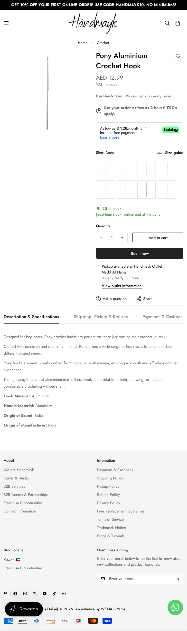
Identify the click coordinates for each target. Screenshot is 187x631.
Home (82, 42)
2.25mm (126, 169)
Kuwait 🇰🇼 (12, 560)
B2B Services (14, 486)
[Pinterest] (6, 594)
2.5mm (146, 169)
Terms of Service (110, 519)
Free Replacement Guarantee (120, 511)
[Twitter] (35, 594)
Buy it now (140, 253)
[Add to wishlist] (177, 56)
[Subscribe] (178, 578)
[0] (177, 23)
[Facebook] (15, 594)
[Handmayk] (93, 23)
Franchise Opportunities (23, 503)
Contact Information (20, 511)
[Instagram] (25, 594)
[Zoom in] (83, 59)
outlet (156, 214)
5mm (167, 189)
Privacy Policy (108, 503)
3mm (167, 169)
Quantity (103, 226)
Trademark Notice (111, 527)
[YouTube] (45, 594)
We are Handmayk (19, 470)
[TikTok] (54, 594)
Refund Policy (108, 494)
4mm (126, 189)
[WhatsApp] (64, 594)
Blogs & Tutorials (110, 536)
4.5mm (146, 189)
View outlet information (122, 286)
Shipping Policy (110, 478)
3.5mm (105, 189)
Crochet (103, 42)
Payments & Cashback (115, 470)
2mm (105, 169)
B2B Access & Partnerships (25, 494)
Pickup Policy (108, 486)
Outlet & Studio (16, 478)
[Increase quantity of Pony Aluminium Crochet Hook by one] (122, 237)
